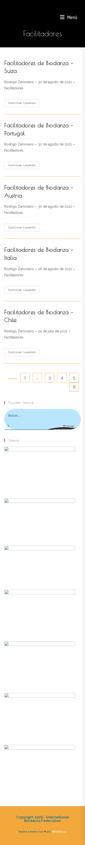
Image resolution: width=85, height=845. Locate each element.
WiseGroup (59, 831)
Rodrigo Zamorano (19, 82)
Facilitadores (13, 88)
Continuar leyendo (24, 104)
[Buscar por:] (79, 17)
